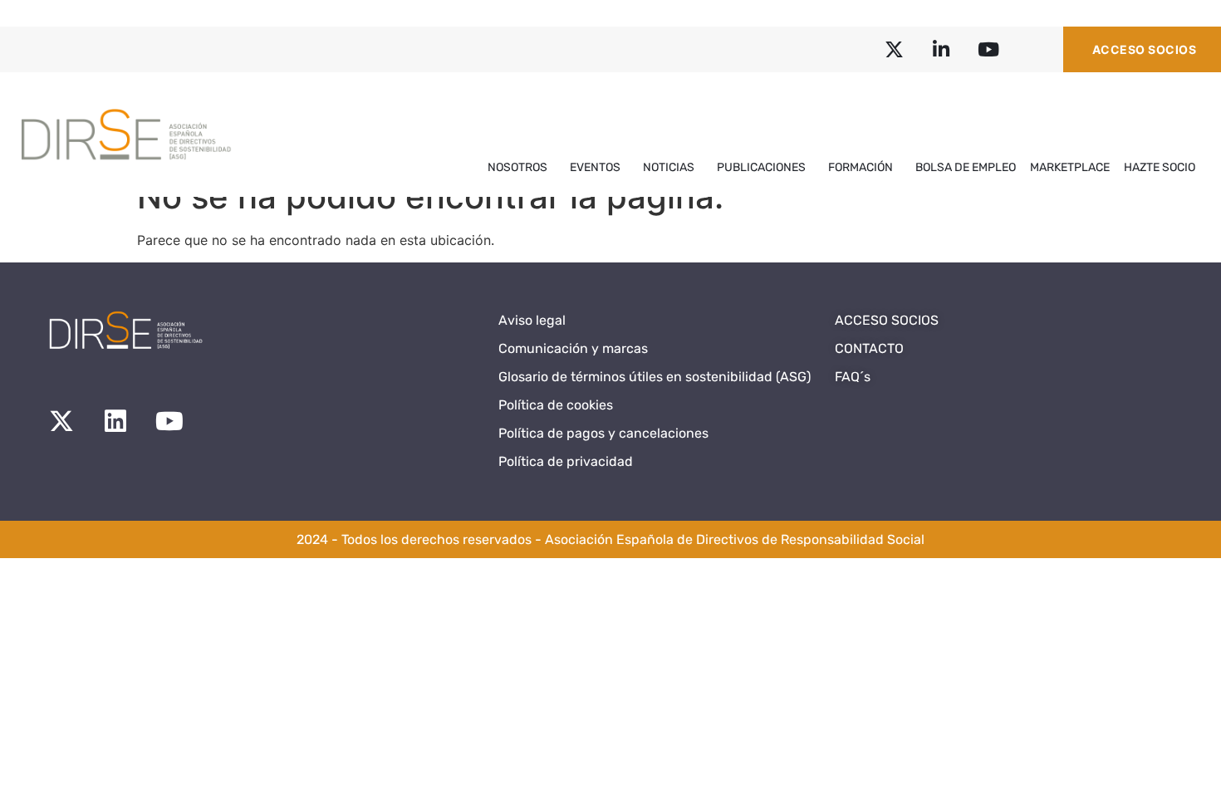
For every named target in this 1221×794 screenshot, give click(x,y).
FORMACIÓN (860, 167)
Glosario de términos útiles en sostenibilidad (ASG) (654, 377)
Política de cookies (555, 405)
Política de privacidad (565, 461)
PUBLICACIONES (761, 167)
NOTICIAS (668, 167)
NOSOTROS (517, 167)
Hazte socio (1159, 167)
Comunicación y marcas (573, 348)
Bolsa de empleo (965, 167)
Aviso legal (532, 320)
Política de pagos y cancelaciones (603, 433)
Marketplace (1070, 167)
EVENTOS (595, 167)
